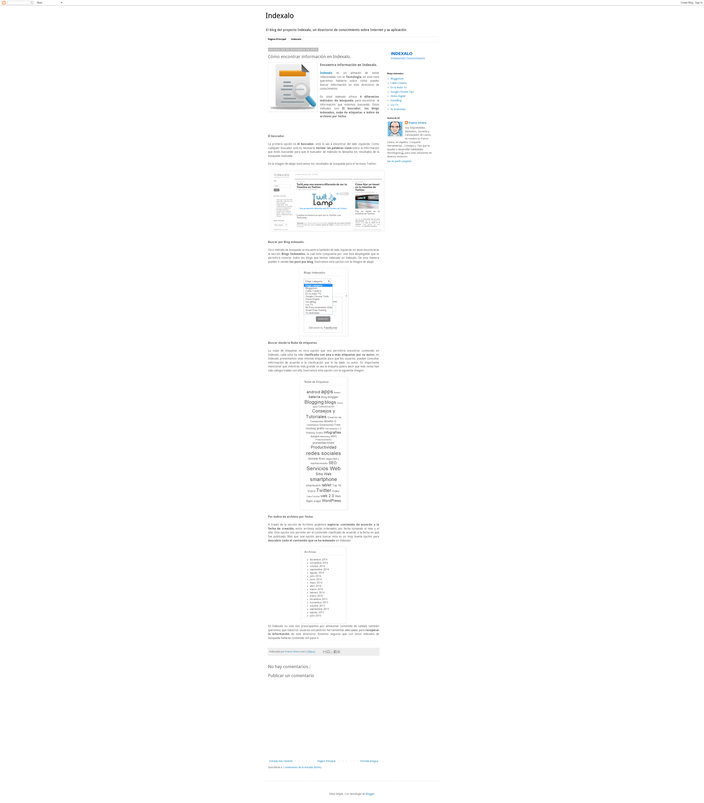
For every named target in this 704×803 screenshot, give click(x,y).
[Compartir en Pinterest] (338, 651)
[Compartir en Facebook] (335, 651)
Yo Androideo (398, 109)
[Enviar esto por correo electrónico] (325, 651)
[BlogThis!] (328, 651)
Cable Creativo (398, 83)
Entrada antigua (369, 761)
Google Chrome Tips (402, 91)
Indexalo (279, 15)
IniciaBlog (396, 100)
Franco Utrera (417, 122)
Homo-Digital (397, 96)
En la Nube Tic (398, 87)
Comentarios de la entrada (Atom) (302, 767)
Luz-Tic (394, 104)
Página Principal (277, 39)
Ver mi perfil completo (399, 161)
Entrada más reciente (280, 761)
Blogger (370, 793)
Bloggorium (397, 78)
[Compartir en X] (331, 651)
